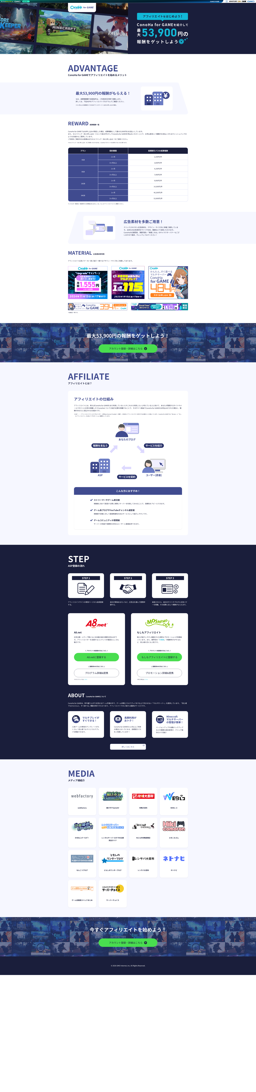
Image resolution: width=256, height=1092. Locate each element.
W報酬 (161, 639)
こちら (85, 679)
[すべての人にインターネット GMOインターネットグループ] (242, 1)
